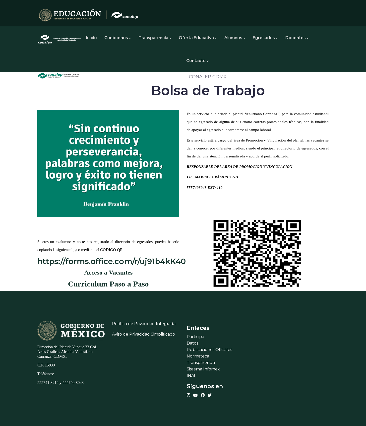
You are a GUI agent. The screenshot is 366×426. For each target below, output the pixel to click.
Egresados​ (264, 37)
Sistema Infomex (203, 369)
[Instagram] (188, 395)
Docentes (295, 37)
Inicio (91, 37)
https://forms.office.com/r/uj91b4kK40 (111, 261)
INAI (191, 375)
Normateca (198, 356)
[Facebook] (203, 395)
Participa (195, 336)
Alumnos (233, 37)
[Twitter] (210, 395)
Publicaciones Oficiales (209, 349)
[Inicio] (59, 37)
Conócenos (116, 37)
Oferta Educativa (196, 37)
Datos (192, 343)
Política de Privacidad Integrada (144, 323)
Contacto (196, 60)
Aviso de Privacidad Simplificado (143, 334)
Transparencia (153, 37)
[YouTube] (195, 395)
